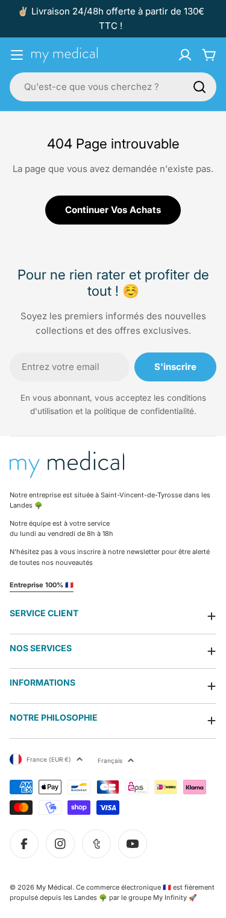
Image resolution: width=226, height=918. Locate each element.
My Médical (54, 887)
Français (110, 760)
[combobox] (113, 86)
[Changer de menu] (17, 55)
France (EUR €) (49, 759)
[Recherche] (199, 87)
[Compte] (185, 55)
